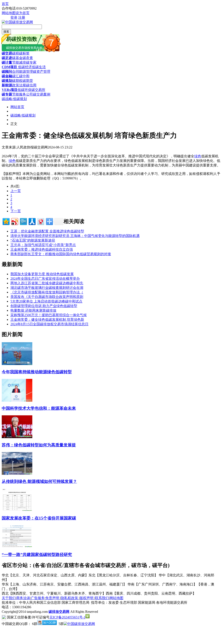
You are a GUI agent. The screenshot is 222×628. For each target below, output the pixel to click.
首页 (5, 4)
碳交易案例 (41, 94)
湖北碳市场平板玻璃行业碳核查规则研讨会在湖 (46, 287)
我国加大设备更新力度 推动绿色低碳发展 (42, 274)
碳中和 (24, 76)
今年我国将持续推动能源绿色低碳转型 (37, 372)
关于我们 (9, 598)
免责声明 (52, 598)
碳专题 (7, 94)
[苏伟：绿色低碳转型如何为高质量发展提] (17, 437)
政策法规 (19, 85)
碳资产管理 (41, 71)
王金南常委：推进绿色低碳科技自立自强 (41, 249)
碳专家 (31, 62)
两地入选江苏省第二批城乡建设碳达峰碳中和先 (46, 283)
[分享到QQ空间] (6, 221)
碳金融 (7, 76)
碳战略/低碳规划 (14, 99)
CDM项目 (9, 67)
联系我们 (102, 598)
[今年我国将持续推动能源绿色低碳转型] (17, 364)
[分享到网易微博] (40, 221)
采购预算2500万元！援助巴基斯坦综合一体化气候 (48, 315)
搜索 (6, 31)
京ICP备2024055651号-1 (67, 617)
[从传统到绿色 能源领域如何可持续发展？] (17, 473)
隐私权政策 (70, 598)
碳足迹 (7, 58)
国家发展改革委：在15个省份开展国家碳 (39, 518)
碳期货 (28, 80)
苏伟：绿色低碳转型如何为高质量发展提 (39, 445)
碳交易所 (38, 90)
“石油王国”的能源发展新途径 (32, 240)
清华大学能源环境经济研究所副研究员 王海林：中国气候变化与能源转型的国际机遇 (75, 236)
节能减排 (19, 62)
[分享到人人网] (32, 221)
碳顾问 (7, 71)
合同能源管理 (22, 71)
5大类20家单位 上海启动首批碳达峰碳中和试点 (46, 301)
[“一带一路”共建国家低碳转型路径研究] (17, 546)
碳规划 (7, 80)
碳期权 (17, 80)
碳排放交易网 (59, 611)
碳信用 (31, 85)
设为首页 (22, 13)
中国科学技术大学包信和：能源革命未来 (39, 408)
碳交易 (7, 53)
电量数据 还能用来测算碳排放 (33, 310)
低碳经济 (24, 67)
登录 (13, 17)
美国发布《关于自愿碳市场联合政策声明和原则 (46, 297)
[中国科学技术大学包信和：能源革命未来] (17, 400)
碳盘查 (28, 58)
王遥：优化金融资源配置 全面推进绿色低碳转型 (47, 231)
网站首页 (17, 107)
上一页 (15, 191)
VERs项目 (10, 90)
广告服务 (38, 598)
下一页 (15, 211)
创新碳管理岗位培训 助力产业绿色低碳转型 (43, 306)
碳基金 (17, 58)
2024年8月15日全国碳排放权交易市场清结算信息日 (49, 324)
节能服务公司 (22, 94)
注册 (21, 17)
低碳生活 (39, 67)
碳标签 (24, 53)
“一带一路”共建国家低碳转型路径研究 (37, 554)
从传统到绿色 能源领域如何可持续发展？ (39, 481)
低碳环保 (24, 90)
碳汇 (15, 76)
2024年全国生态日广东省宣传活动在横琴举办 (45, 278)
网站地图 (9, 13)
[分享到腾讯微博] (23, 221)
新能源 (7, 85)
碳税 (15, 53)
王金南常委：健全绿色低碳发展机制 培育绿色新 (47, 319)
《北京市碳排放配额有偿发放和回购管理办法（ (46, 292)
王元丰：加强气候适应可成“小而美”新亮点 (43, 245)
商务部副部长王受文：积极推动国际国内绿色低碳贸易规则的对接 (60, 254)
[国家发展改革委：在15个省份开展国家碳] (17, 510)
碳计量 (7, 62)
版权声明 (87, 598)
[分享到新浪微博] (14, 221)
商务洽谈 (23, 598)
